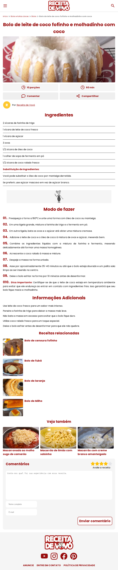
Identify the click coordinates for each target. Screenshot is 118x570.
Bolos (34, 16)
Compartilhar (90, 96)
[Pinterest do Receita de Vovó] (73, 559)
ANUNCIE (28, 565)
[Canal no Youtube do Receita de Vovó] (44, 559)
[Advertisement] (59, 196)
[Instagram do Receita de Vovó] (54, 559)
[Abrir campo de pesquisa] (113, 5)
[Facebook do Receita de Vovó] (63, 559)
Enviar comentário (95, 521)
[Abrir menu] (5, 5)
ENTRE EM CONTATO (49, 565)
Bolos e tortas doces (20, 16)
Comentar (33, 96)
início (5, 16)
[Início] (59, 6)
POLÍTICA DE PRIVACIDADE (79, 565)
